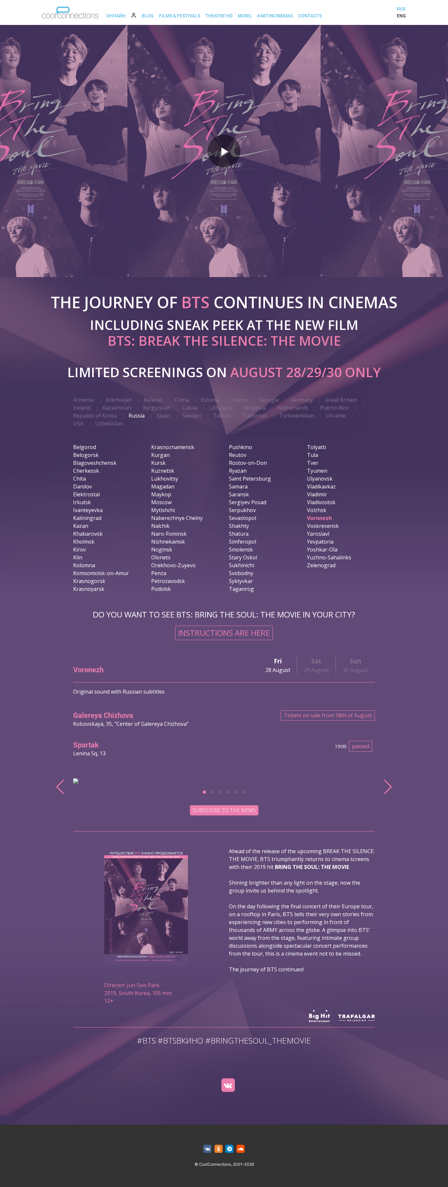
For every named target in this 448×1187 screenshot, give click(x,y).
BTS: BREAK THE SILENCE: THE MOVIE (224, 341)
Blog (148, 15)
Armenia (83, 399)
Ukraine (336, 415)
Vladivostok (321, 502)
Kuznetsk (162, 470)
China (182, 399)
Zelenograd (321, 565)
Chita (79, 478)
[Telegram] (229, 1149)
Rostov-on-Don (248, 462)
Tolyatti (316, 447)
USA (78, 423)
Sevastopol (242, 518)
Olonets (161, 557)
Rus (401, 8)
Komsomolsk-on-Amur (101, 573)
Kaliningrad (87, 518)
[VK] (228, 1085)
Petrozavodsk (168, 581)
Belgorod (84, 447)
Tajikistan (255, 415)
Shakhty (239, 525)
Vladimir (317, 494)
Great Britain (341, 399)
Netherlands (292, 407)
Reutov (237, 455)
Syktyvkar (241, 581)
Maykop (161, 494)
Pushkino (240, 447)
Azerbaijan (119, 399)
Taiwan (222, 415)
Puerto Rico (334, 407)
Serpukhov (242, 510)
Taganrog (241, 589)
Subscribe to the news (224, 810)
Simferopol (242, 541)
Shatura (239, 533)
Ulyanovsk (320, 478)
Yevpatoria (320, 541)
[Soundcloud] (240, 1149)
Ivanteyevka (88, 510)
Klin (77, 557)
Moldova (255, 407)
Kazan (80, 525)
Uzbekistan (109, 423)
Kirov (79, 549)
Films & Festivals (179, 15)
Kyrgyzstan (157, 407)
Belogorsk (86, 455)
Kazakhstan (116, 407)
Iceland (82, 407)
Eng (401, 15)
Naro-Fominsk (169, 533)
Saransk (239, 494)
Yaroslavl (318, 533)
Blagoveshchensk (94, 462)
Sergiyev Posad (247, 502)
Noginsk (161, 549)
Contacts (310, 15)
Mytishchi (163, 510)
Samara (238, 486)
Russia (137, 415)
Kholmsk (83, 541)
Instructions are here (224, 632)
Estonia (210, 399)
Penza (158, 573)
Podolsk (161, 589)
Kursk (158, 462)
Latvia (190, 407)
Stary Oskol (243, 557)
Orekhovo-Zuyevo (173, 565)
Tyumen (317, 470)
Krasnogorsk (89, 581)
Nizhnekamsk (168, 541)
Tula (312, 455)
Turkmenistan (296, 415)
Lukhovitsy (164, 478)
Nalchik (160, 525)
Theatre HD (219, 15)
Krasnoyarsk (88, 589)
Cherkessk (86, 470)
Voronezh (319, 518)
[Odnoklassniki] (218, 1149)
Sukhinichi (241, 565)
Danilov (82, 486)
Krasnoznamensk (172, 447)
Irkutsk (82, 502)
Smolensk (241, 549)
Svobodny (241, 573)
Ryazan (238, 470)
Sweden (191, 415)
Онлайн (116, 15)
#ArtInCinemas (275, 15)
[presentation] (60, 787)
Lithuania (221, 407)
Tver (312, 462)
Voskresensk (323, 525)
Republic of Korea (95, 415)
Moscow (161, 502)
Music (245, 15)
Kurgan (160, 455)
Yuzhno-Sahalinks (329, 557)
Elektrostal (86, 494)
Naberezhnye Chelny (177, 518)
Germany (302, 399)
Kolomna (84, 565)
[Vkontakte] (207, 1149)
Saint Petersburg (250, 478)
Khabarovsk (88, 533)
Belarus (153, 399)
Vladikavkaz (321, 486)
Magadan (162, 486)
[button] (204, 792)
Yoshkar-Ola (322, 549)
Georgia (269, 399)
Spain (163, 415)
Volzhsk (316, 510)
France (239, 399)
